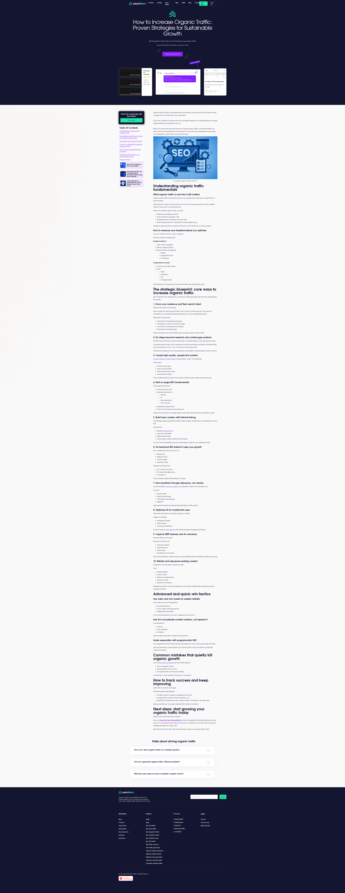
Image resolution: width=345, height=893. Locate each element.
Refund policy (205, 825)
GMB (183, 2)
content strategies (168, 663)
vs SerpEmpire (178, 822)
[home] (138, 3)
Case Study (167, 3)
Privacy (203, 819)
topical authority (167, 431)
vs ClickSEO (177, 832)
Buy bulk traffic (151, 829)
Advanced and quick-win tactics (130, 141)
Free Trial (202, 3)
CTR (188, 698)
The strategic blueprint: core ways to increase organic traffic (130, 137)
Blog (189, 2)
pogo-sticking (170, 530)
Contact (121, 822)
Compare (198, 2)
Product (151, 2)
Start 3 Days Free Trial (172, 54)
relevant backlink (172, 486)
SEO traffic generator (153, 848)
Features (122, 835)
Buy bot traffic (150, 825)
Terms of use (205, 822)
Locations (122, 838)
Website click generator (154, 857)
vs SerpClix (177, 825)
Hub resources (123, 832)
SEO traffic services (152, 844)
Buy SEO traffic (151, 841)
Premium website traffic (154, 860)
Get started (122, 829)
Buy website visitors (152, 835)
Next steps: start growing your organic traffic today (129, 155)
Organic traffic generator (154, 851)
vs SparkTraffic (178, 819)
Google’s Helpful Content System (164, 359)
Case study (122, 825)
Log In (212, 3)
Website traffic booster (153, 854)
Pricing (159, 2)
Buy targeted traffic (152, 832)
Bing (177, 2)
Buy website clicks (152, 838)
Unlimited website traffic (154, 863)
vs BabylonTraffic (179, 828)
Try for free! (131, 120)
